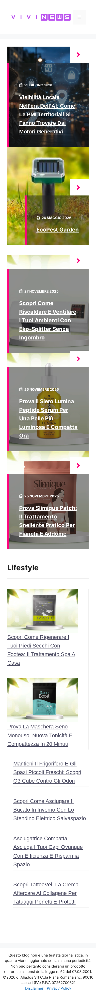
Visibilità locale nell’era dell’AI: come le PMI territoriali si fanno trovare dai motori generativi (47, 114)
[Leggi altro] (79, 55)
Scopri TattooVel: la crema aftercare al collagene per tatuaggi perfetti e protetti (46, 893)
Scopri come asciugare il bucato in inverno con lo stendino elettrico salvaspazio (49, 809)
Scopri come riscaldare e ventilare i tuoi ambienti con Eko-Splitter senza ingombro (47, 320)
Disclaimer (34, 988)
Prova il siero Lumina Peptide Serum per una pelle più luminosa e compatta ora (48, 418)
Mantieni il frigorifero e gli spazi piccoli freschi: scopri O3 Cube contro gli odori (47, 772)
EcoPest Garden (57, 229)
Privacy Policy (59, 988)
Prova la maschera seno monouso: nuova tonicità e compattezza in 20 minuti (40, 735)
